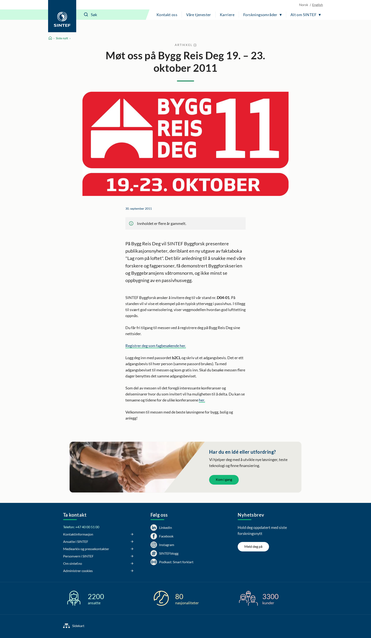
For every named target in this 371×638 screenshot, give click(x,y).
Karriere (227, 14)
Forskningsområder (260, 14)
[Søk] (86, 14)
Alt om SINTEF (303, 14)
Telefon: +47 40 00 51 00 (81, 527)
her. (202, 400)
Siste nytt (62, 38)
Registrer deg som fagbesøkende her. (155, 345)
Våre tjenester (198, 14)
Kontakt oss (167, 14)
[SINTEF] (62, 16)
